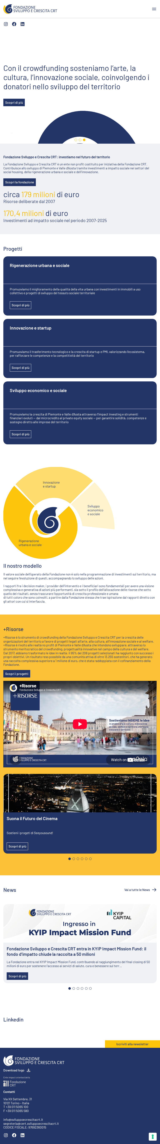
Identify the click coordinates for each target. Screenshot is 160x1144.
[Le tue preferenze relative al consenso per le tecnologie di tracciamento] (153, 1137)
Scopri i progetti (16, 674)
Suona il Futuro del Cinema (32, 818)
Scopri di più (14, 102)
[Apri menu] (154, 9)
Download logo (13, 1070)
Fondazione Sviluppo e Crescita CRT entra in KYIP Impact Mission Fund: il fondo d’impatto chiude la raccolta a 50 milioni (76, 951)
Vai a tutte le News (137, 890)
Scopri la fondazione (19, 182)
